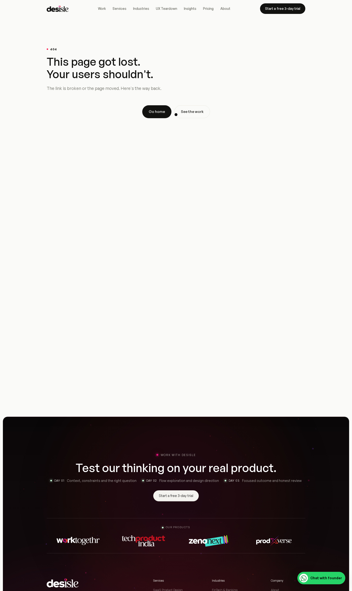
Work (102, 8)
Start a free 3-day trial (282, 8)
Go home (157, 111)
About (225, 8)
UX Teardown (166, 8)
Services (119, 8)
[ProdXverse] (274, 540)
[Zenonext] (208, 540)
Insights (190, 8)
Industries (141, 8)
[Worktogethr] (78, 540)
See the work (192, 111)
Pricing (208, 8)
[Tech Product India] (143, 540)
